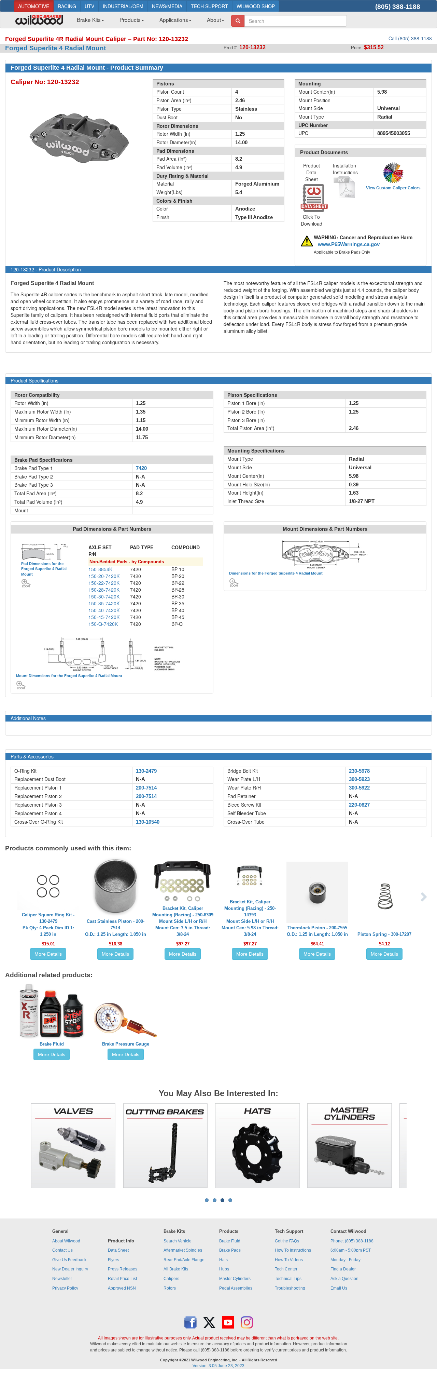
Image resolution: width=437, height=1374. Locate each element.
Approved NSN (122, 1288)
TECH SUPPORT (209, 6)
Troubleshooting (290, 1288)
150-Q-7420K (103, 623)
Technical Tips (288, 1278)
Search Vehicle (178, 1241)
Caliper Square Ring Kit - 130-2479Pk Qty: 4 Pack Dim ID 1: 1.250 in (48, 924)
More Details (48, 954)
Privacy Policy (65, 1288)
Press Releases (122, 1269)
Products (130, 19)
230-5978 (359, 771)
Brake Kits (89, 19)
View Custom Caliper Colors (393, 188)
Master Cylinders (235, 1278)
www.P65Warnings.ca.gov (349, 244)
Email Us (338, 1288)
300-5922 (359, 788)
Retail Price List (122, 1278)
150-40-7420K (103, 610)
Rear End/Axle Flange (184, 1259)
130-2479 (146, 771)
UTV (89, 6)
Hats (223, 1259)
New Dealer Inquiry (70, 1269)
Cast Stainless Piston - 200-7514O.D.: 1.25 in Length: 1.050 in (115, 928)
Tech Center (286, 1269)
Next (417, 1146)
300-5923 (359, 779)
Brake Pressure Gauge (125, 1044)
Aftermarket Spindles (183, 1250)
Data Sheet (118, 1250)
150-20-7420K (103, 575)
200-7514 (146, 788)
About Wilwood (66, 1241)
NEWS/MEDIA (167, 6)
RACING (67, 6)
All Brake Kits (176, 1269)
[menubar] (148, 21)
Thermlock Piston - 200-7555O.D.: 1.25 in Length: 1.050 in (317, 931)
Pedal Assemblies (235, 1288)
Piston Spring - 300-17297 (384, 934)
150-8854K (100, 569)
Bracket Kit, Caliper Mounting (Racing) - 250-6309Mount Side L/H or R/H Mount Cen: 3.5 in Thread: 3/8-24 (182, 921)
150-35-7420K (103, 603)
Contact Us (62, 1250)
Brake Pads (230, 1250)
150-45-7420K (103, 617)
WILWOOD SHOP (256, 6)
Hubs (224, 1269)
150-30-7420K (103, 596)
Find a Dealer (343, 1269)
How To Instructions (293, 1250)
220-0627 (359, 805)
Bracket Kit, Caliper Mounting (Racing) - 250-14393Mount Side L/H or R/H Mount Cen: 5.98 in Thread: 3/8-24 (250, 918)
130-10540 (147, 822)
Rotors (170, 1288)
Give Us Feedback (69, 1259)
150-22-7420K (103, 582)
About (214, 19)
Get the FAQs (287, 1241)
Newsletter (62, 1278)
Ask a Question (344, 1278)
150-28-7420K (103, 589)
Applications (173, 19)
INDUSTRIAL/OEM (123, 6)
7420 (141, 468)
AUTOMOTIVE (33, 6)
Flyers (113, 1259)
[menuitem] (88, 21)
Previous (20, 1146)
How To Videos (289, 1259)
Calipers (171, 1278)
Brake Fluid (52, 1044)
